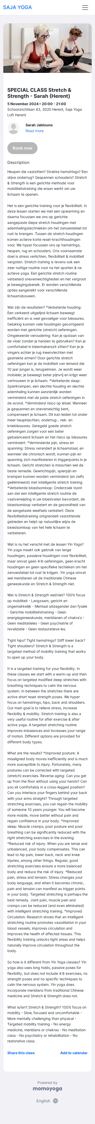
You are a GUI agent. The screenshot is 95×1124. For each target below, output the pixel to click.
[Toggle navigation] (85, 7)
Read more (35, 131)
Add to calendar (74, 1053)
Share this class (21, 1053)
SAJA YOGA (17, 7)
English (47, 1101)
